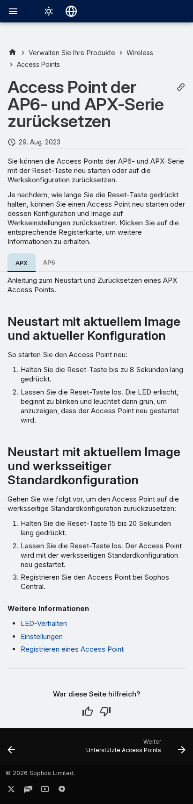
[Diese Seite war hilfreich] (88, 711)
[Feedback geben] (61, 790)
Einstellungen (42, 636)
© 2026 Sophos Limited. (40, 772)
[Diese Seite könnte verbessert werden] (105, 711)
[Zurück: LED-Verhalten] (11, 749)
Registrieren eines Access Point (72, 649)
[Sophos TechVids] (44, 790)
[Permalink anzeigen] (181, 87)
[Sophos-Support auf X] (11, 790)
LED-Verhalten (44, 623)
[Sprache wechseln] (71, 11)
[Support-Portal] (28, 790)
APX (21, 262)
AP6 (49, 262)
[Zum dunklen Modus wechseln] (48, 11)
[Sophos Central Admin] (12, 52)
